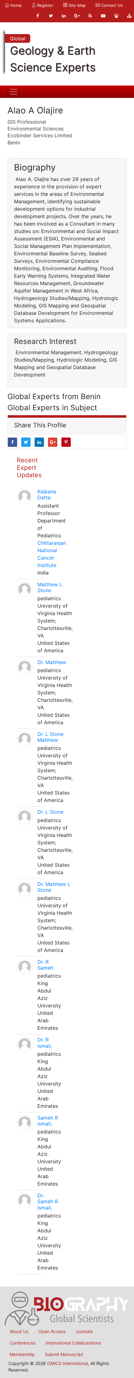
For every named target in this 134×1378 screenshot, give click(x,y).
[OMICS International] (67, 1308)
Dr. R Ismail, (44, 1043)
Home (15, 5)
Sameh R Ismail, (47, 1121)
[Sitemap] (129, 15)
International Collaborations (73, 1342)
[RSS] (90, 15)
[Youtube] (103, 15)
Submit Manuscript (64, 1354)
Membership (22, 1354)
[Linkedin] (64, 15)
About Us (19, 1331)
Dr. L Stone (50, 812)
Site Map (76, 5)
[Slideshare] (116, 15)
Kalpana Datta (46, 494)
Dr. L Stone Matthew (50, 737)
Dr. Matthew (51, 662)
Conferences (23, 1342)
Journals (84, 1331)
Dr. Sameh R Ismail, (47, 1201)
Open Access (51, 1331)
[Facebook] (37, 15)
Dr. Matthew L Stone (53, 887)
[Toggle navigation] (13, 92)
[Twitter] (50, 15)
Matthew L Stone (49, 587)
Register (44, 5)
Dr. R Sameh (45, 965)
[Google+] (77, 15)
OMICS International (67, 1363)
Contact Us (111, 5)
